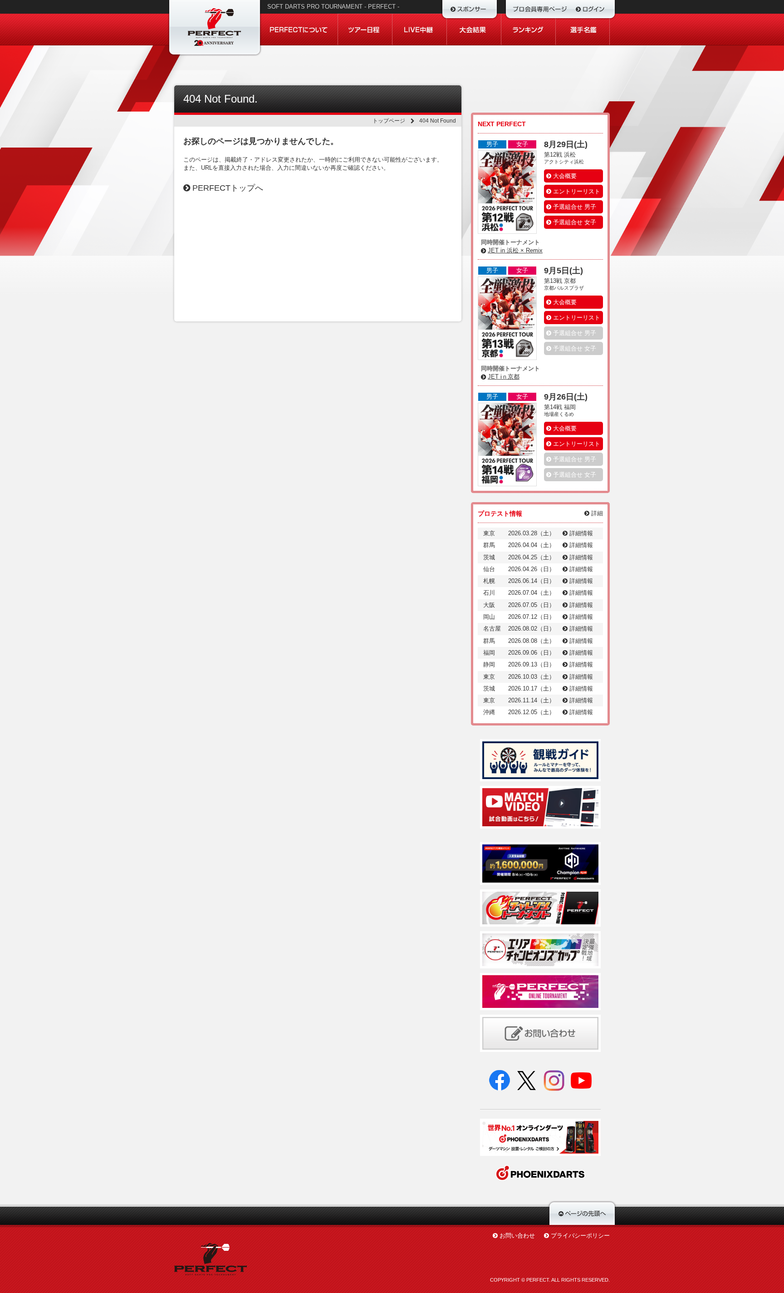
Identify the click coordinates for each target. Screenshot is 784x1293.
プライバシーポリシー (580, 1235)
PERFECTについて (299, 29)
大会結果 (474, 29)
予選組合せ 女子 (573, 222)
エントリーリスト (575, 191)
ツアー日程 (365, 29)
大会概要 (564, 176)
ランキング (528, 29)
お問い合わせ (517, 1235)
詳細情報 (580, 533)
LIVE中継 (419, 29)
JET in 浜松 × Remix (515, 250)
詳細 (596, 513)
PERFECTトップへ (226, 187)
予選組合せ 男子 (573, 206)
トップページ (388, 121)
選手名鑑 (583, 29)
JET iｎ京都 (503, 376)
